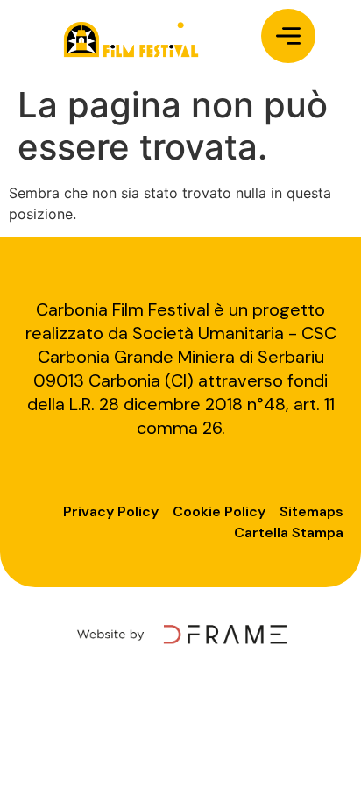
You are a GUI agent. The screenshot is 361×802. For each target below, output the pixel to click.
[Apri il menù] (288, 36)
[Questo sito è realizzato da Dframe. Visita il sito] (180, 633)
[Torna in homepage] (130, 38)
